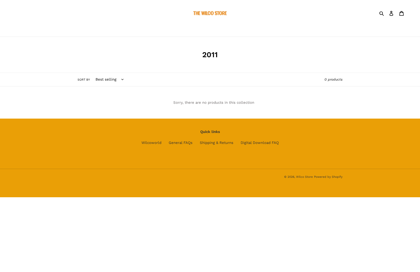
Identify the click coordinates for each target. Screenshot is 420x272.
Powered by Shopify (328, 176)
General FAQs (180, 143)
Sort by (84, 79)
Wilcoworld (151, 143)
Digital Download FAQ (260, 143)
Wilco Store (304, 176)
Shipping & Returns (216, 143)
